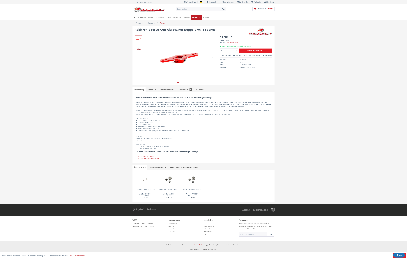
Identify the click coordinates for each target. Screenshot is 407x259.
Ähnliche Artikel (140, 167)
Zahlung (171, 226)
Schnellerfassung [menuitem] (227, 2)
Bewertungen (184, 90)
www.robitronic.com (144, 2)
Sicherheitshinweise (167, 90)
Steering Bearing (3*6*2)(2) (145, 189)
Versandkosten (173, 224)
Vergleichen (226, 55)
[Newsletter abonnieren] (270, 234)
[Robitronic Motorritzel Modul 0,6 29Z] (192, 179)
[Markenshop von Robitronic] (260, 31)
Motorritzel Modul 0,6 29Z (192, 189)
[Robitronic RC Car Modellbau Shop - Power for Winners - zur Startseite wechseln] (149, 9)
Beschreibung (139, 90)
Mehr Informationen (77, 256)
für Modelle (200, 90)
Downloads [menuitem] (212, 2)
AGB (205, 224)
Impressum (208, 234)
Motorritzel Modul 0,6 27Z (168, 189)
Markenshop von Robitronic (149, 159)
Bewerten (268, 55)
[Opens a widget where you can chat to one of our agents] (399, 255)
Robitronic (152, 90)
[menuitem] (256, 2)
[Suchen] (223, 9)
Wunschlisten (191, 2)
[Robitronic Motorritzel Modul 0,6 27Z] (168, 179)
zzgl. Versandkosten (232, 42)
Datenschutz (208, 229)
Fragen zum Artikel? (146, 157)
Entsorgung (208, 231)
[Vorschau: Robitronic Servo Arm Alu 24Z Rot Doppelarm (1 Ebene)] (138, 39)
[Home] (134, 17)
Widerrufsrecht (209, 226)
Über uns (171, 231)
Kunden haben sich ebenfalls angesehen (184, 167)
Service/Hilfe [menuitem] (243, 2)
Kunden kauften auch (158, 167)
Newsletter (172, 229)
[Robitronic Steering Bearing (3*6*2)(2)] (145, 179)
